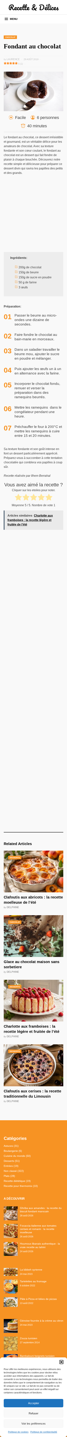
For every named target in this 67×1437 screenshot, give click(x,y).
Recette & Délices (33, 7)
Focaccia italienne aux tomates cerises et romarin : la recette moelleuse (38, 1229)
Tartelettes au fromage (33, 1281)
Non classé (10, 1170)
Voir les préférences (33, 1423)
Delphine (13, 907)
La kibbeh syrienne (31, 1269)
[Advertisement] (33, 213)
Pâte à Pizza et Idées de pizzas (38, 1298)
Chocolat (10, 37)
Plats (6, 1175)
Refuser (33, 1413)
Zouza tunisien (28, 1338)
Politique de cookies (18, 1432)
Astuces (8, 1145)
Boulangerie (11, 1150)
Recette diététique (14, 1180)
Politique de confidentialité (43, 1432)
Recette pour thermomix (18, 1185)
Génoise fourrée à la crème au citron (41, 1320)
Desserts (15, 858)
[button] (61, 1362)
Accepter (33, 1403)
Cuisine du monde (14, 1155)
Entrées (8, 1165)
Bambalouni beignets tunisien (37, 1355)
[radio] (18, 498)
